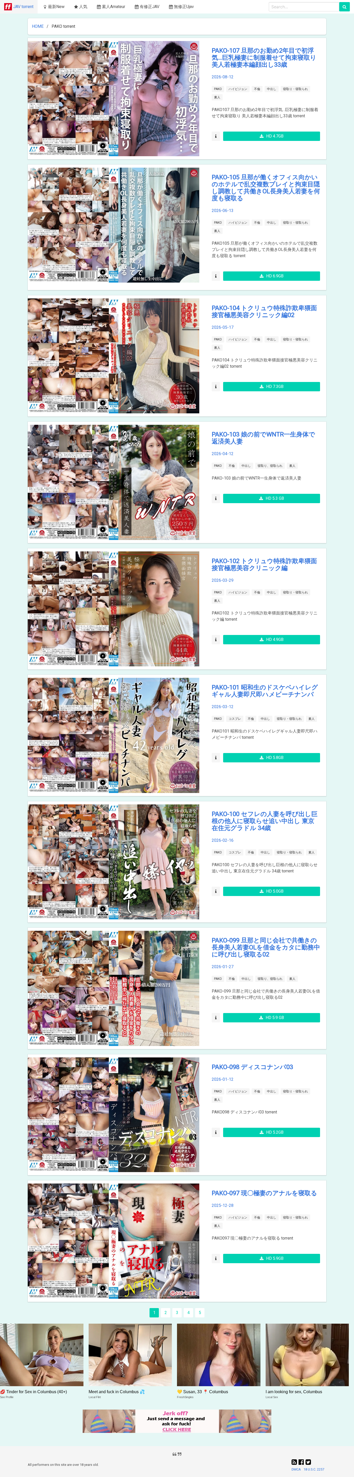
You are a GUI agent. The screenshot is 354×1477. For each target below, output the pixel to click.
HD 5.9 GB (275, 1017)
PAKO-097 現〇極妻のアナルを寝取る (264, 1193)
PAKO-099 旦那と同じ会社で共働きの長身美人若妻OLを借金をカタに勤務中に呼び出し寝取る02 (266, 947)
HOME (38, 26)
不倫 (257, 89)
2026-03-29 (222, 580)
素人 (217, 97)
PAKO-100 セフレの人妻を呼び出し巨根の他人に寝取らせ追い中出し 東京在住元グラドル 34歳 (264, 821)
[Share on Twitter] (308, 1462)
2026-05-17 (222, 327)
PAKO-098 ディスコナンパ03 (252, 1067)
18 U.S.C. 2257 (313, 1469)
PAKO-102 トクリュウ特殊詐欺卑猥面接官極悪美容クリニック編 (264, 564)
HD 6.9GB (275, 275)
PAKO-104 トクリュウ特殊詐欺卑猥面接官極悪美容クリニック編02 (264, 311)
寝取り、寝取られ (270, 466)
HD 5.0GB (275, 891)
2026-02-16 (222, 840)
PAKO (218, 89)
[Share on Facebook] (302, 1462)
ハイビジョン (238, 89)
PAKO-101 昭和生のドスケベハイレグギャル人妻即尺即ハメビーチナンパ (265, 691)
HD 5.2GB (275, 1132)
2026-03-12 (222, 706)
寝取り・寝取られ (295, 89)
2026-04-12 (222, 453)
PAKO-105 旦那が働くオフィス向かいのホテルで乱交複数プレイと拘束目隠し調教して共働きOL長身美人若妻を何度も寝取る (266, 188)
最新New (56, 6)
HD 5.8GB (275, 757)
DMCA (296, 1469)
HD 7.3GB (275, 386)
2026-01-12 (222, 1079)
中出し (271, 89)
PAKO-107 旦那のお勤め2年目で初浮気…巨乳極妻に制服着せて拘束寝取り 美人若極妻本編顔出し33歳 (264, 57)
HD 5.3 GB (275, 498)
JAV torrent (23, 6)
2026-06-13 (222, 210)
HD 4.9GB (275, 639)
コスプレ (235, 719)
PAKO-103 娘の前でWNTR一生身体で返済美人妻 (263, 438)
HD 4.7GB (275, 136)
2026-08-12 (222, 76)
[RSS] (295, 1462)
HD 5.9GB (275, 1258)
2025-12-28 (222, 1205)
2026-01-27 (222, 966)
